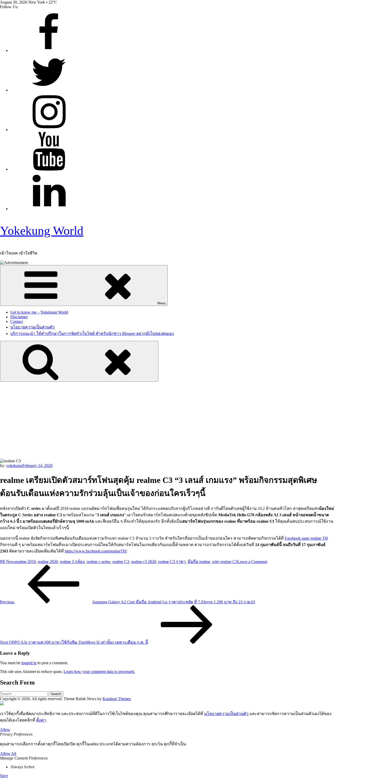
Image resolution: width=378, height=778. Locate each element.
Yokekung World (41, 230)
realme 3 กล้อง (72, 561)
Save (4, 775)
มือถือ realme (199, 561)
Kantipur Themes (117, 699)
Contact (16, 321)
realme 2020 (48, 561)
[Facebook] (48, 50)
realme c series (98, 561)
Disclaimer (19, 317)
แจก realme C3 (224, 561)
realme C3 (120, 561)
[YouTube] (48, 169)
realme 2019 (26, 561)
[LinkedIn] (48, 209)
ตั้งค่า (41, 720)
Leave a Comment (252, 561)
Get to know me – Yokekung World (39, 312)
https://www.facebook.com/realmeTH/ (96, 551)
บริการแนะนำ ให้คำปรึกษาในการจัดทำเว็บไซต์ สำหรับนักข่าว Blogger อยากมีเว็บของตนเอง (92, 333)
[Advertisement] (189, 420)
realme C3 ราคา (172, 561)
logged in (29, 663)
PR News (8, 561)
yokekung (14, 465)
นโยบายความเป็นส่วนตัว (32, 327)
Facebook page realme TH (306, 538)
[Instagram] (48, 129)
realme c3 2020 (143, 561)
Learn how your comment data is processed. (99, 671)
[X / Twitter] (48, 90)
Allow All (8, 753)
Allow (5, 729)
